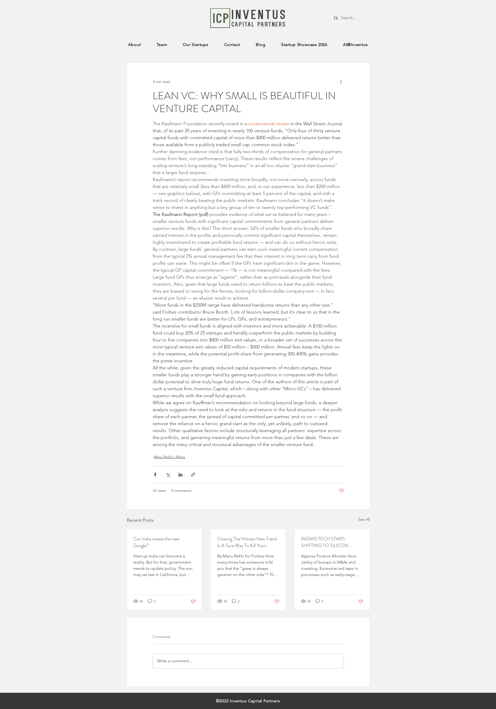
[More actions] (341, 82)
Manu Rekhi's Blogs (169, 457)
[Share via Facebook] (155, 474)
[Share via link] (193, 474)
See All (364, 519)
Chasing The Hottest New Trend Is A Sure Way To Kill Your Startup (247, 542)
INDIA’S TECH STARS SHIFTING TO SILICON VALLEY (324, 542)
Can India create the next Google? (156, 542)
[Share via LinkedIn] (180, 474)
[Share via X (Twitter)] (167, 474)
